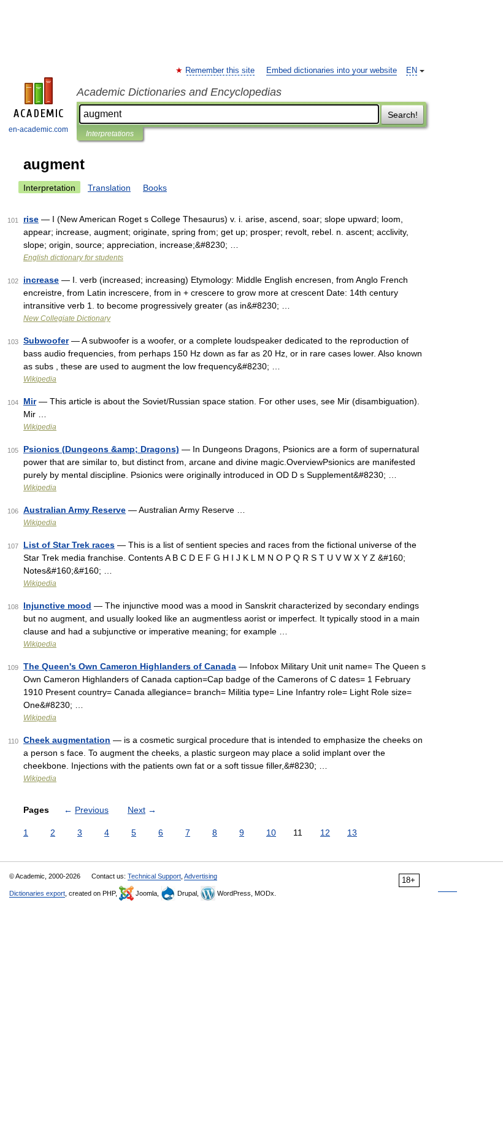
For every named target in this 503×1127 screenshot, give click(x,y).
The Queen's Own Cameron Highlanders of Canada (129, 666)
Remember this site (220, 70)
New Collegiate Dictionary (66, 318)
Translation (109, 188)
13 (352, 832)
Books (155, 188)
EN (411, 70)
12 (325, 832)
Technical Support (154, 876)
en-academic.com (38, 129)
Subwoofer (46, 340)
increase (41, 280)
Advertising (200, 876)
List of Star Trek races (69, 545)
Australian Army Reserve (74, 510)
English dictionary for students (73, 257)
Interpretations (110, 133)
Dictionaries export (37, 893)
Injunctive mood (57, 605)
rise (31, 219)
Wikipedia (39, 379)
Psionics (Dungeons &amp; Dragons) (101, 449)
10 (271, 832)
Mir (29, 401)
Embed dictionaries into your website (331, 70)
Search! (403, 115)
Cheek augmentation (66, 740)
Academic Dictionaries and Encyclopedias (179, 92)
